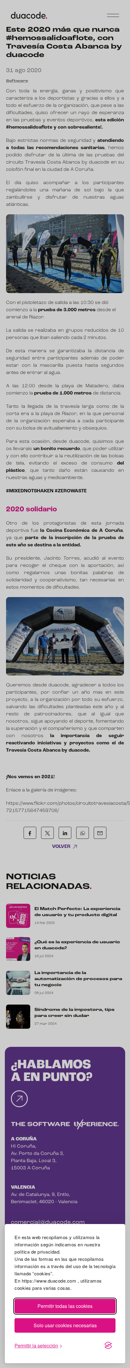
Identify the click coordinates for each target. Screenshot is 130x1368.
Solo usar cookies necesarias (65, 1325)
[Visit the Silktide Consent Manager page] (108, 1345)
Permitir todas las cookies (65, 1305)
